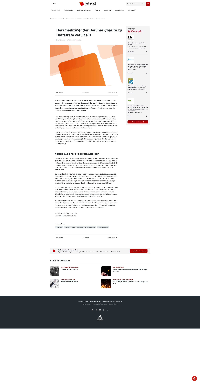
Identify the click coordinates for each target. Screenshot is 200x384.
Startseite (52, 18)
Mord (73, 227)
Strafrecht (67, 227)
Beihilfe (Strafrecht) (90, 227)
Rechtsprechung (70, 18)
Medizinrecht (59, 227)
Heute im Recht (60, 18)
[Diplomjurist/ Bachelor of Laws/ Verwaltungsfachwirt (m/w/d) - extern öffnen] (146, 93)
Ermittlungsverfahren (103, 227)
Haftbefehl (80, 227)
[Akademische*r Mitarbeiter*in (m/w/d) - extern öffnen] (146, 51)
